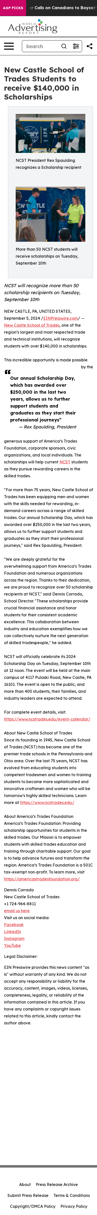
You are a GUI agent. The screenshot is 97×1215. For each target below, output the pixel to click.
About (25, 1184)
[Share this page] (89, 46)
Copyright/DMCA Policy (32, 1206)
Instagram (14, 938)
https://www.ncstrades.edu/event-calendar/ (47, 719)
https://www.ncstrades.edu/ (47, 802)
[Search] (64, 46)
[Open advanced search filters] (76, 46)
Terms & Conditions (71, 1195)
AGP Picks (13, 8)
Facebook (14, 924)
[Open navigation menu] (9, 46)
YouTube (12, 945)
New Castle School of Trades (31, 325)
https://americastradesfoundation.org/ (42, 878)
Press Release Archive (57, 1184)
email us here (17, 910)
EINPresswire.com (60, 318)
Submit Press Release (27, 1195)
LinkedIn (12, 931)
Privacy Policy (73, 1206)
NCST (64, 461)
